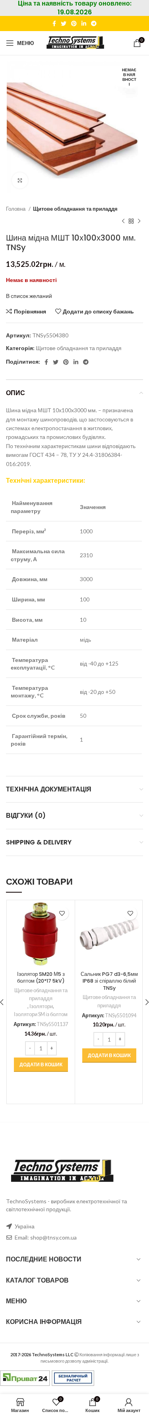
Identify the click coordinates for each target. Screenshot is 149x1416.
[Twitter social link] (63, 23)
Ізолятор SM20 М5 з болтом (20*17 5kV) (41, 978)
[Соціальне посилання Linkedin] (84, 23)
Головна (16, 209)
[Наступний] (139, 221)
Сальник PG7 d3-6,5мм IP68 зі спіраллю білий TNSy (109, 981)
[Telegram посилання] (94, 23)
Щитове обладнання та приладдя (75, 209)
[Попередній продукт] (123, 221)
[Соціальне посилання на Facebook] (54, 23)
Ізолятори (41, 1006)
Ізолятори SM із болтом (41, 1014)
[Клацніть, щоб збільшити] (20, 180)
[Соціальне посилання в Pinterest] (74, 23)
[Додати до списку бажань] (62, 913)
